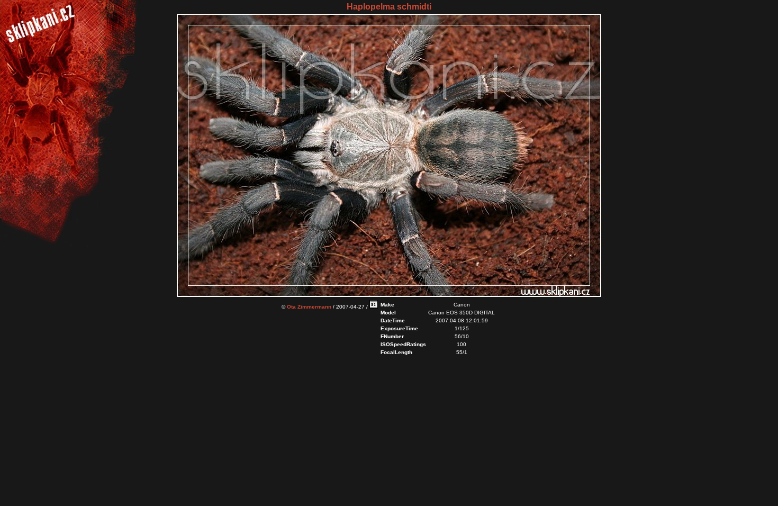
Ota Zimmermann (309, 307)
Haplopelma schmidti (389, 6)
